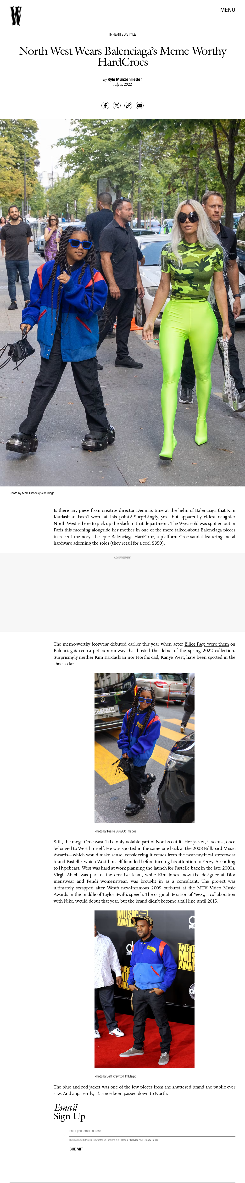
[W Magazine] (16, 16)
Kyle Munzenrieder (125, 79)
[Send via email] (140, 105)
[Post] (117, 105)
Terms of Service (128, 1139)
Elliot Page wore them (206, 644)
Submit (76, 1148)
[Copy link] (128, 105)
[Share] (105, 105)
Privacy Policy (150, 1139)
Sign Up (69, 1111)
